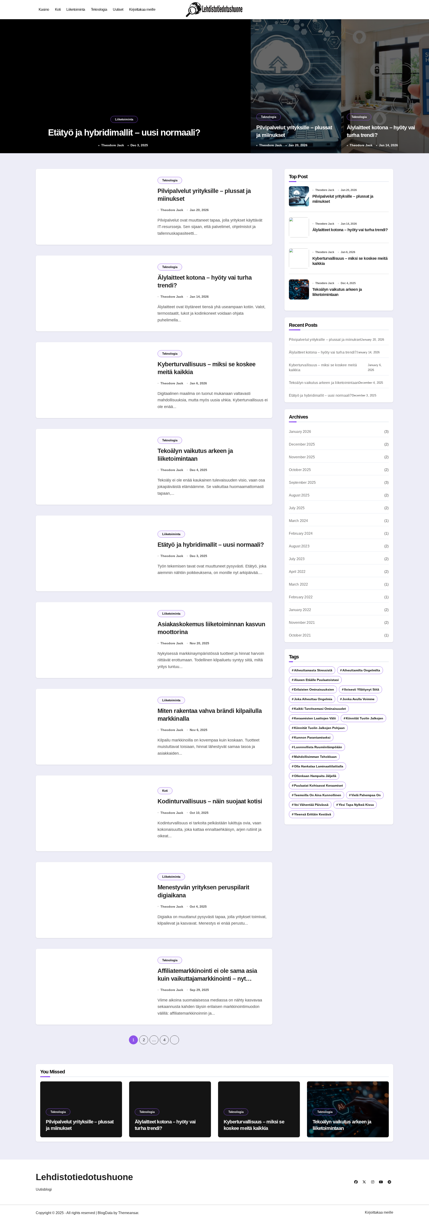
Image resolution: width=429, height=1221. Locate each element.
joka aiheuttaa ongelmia (313, 699)
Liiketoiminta (75, 9)
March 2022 (298, 584)
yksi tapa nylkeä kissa (356, 804)
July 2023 (297, 559)
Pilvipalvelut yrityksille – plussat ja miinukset (124, 132)
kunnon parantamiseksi (312, 737)
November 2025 (302, 457)
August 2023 (299, 546)
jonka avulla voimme (358, 699)
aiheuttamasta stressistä (313, 670)
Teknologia (99, 9)
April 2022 (297, 572)
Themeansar (128, 1213)
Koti (58, 9)
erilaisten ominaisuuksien (314, 689)
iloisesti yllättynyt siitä (361, 689)
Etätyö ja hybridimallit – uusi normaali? (211, 544)
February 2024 (301, 533)
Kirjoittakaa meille (142, 9)
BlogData (105, 1213)
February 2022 (301, 597)
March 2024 (298, 521)
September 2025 (302, 482)
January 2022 (300, 610)
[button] (242, 86)
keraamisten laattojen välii (315, 718)
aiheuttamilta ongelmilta (361, 670)
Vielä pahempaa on (366, 795)
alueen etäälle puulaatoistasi (316, 680)
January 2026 (300, 432)
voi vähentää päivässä (311, 804)
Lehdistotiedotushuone (84, 1177)
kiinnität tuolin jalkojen (364, 718)
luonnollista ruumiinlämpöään (318, 747)
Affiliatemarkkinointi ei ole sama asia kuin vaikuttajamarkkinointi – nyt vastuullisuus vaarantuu (207, 979)
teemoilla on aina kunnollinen (317, 795)
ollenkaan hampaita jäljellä (315, 776)
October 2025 (300, 470)
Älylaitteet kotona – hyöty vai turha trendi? (350, 230)
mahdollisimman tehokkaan (315, 756)
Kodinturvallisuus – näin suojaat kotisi (210, 801)
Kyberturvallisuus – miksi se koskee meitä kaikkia (323, 367)
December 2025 (302, 444)
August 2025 (299, 495)
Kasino (44, 9)
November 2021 (302, 622)
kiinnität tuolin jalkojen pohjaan (319, 728)
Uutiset (118, 9)
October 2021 (300, 635)
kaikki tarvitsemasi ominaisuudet (320, 708)
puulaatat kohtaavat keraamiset (318, 785)
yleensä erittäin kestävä (312, 814)
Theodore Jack (112, 145)
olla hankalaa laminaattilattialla (318, 766)
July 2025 (297, 508)
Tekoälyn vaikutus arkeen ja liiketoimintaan (324, 383)
